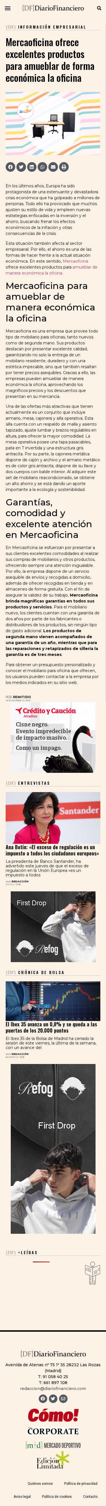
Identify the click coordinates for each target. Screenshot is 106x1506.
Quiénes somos (40, 1484)
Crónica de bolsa (35, 972)
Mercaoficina (75, 261)
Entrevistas (28, 783)
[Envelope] (63, 1399)
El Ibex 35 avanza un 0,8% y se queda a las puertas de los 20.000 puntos (51, 1027)
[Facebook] (43, 1399)
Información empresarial (52, 27)
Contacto (90, 1497)
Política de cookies (57, 1497)
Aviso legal (22, 1497)
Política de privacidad (81, 1484)
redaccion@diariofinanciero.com (53, 1388)
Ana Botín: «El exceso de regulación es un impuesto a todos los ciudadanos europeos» (52, 850)
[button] (7, 8)
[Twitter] (53, 1399)
